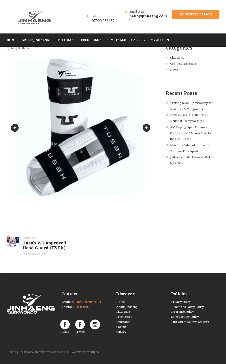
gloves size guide (148, 127)
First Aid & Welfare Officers (190, 321)
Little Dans (123, 311)
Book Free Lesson (196, 14)
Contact (121, 327)
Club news (177, 57)
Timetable (123, 321)
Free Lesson (124, 316)
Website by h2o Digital (86, 352)
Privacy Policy (180, 301)
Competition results (183, 63)
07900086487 (80, 307)
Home (120, 301)
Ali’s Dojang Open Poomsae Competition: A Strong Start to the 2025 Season (190, 133)
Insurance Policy (182, 311)
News (174, 69)
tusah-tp (15, 127)
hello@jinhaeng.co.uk (86, 301)
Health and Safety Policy (187, 307)
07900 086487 (103, 21)
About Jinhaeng (126, 307)
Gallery (121, 331)
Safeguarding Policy (185, 316)
